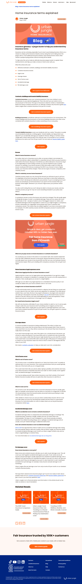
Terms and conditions (64, 560)
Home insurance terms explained (29, 6)
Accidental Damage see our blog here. (40, 436)
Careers (55, 2)
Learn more (61, 2)
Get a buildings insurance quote (41, 126)
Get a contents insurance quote (41, 112)
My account (73, 2)
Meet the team (32, 570)
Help (67, 2)
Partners (30, 560)
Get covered (22, 2)
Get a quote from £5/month (41, 90)
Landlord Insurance (33, 563)
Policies (44, 2)
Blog (16, 6)
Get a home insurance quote (41, 215)
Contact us (61, 567)
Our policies (48, 560)
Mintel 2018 (18, 427)
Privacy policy (62, 563)
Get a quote (41, 146)
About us (49, 2)
